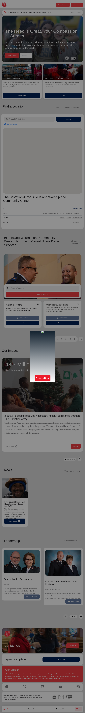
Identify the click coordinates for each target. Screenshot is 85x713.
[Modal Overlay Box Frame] (42, 356)
